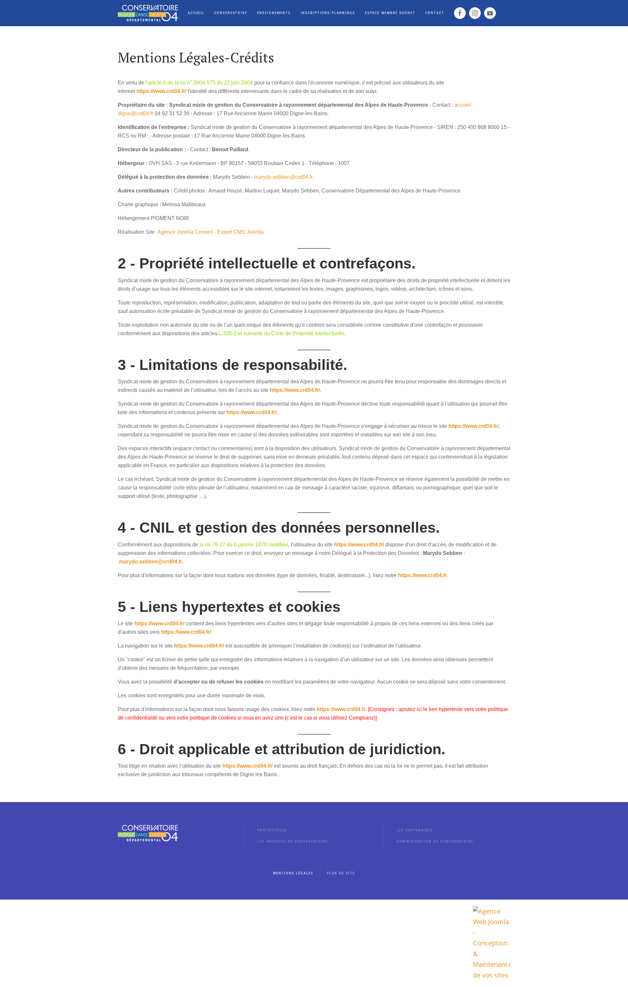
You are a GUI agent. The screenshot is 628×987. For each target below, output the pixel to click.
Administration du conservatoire (435, 841)
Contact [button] (434, 13)
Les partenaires (415, 830)
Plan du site (341, 873)
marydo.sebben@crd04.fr (283, 177)
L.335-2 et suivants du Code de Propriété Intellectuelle (281, 333)
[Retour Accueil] (148, 13)
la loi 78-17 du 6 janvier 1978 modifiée (244, 544)
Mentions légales (293, 873)
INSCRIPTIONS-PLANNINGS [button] (328, 13)
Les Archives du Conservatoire (292, 841)
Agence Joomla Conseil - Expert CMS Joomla (210, 232)
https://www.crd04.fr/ (161, 91)
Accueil (196, 13)
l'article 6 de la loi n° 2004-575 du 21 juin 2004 (199, 82)
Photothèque (272, 830)
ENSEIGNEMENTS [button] (274, 13)
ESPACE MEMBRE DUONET (390, 13)
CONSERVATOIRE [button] (230, 13)
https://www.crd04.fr (422, 575)
